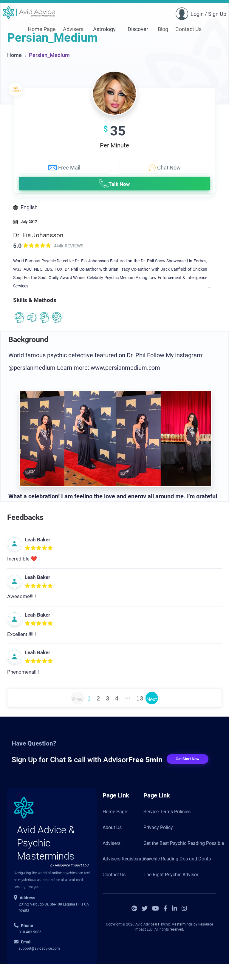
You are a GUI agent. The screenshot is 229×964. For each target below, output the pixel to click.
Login (197, 14)
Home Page (42, 29)
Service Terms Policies (167, 811)
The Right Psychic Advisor (170, 874)
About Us (112, 827)
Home (14, 55)
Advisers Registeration (126, 859)
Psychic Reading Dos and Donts (177, 859)
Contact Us (188, 29)
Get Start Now (187, 759)
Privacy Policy (158, 827)
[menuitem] (41, 29)
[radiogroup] (39, 547)
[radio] (25, 245)
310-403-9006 (30, 932)
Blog (163, 29)
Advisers (73, 29)
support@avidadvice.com (39, 948)
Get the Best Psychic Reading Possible (183, 843)
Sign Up (217, 14)
